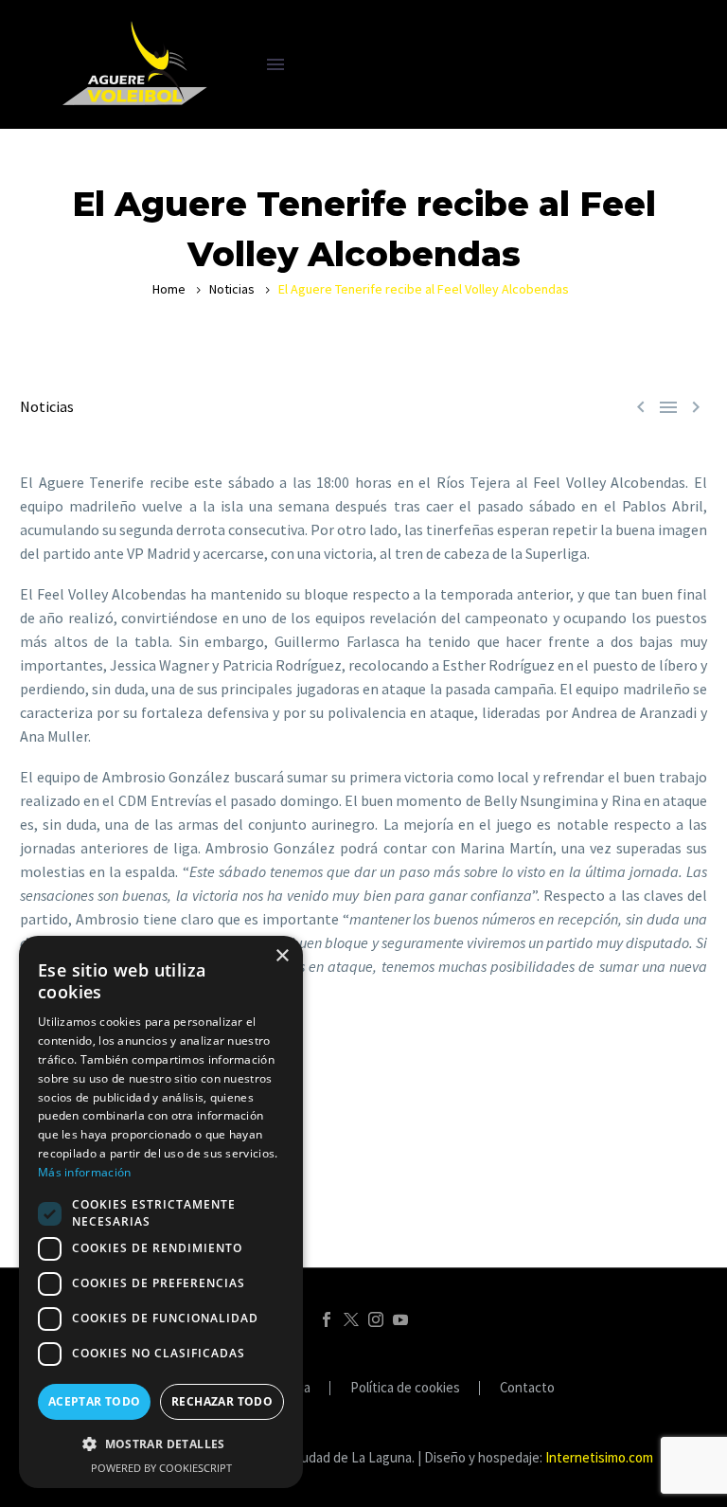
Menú (275, 64)
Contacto (527, 1388)
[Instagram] (375, 1319)
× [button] (282, 956)
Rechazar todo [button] (222, 1401)
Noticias (232, 288)
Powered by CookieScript (161, 1468)
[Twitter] (351, 1319)
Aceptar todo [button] (94, 1401)
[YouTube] (400, 1319)
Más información (85, 1172)
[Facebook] (326, 1319)
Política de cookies (405, 1388)
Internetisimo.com (599, 1457)
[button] (161, 1444)
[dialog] (161, 1212)
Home (169, 288)
